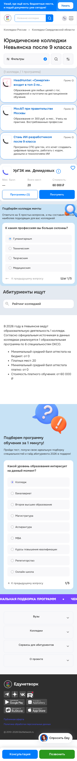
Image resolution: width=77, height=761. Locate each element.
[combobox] (33, 18)
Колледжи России (15, 29)
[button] (38, 618)
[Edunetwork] (8, 18)
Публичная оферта (14, 719)
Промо (67, 80)
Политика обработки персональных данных (27, 724)
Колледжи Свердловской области (53, 29)
